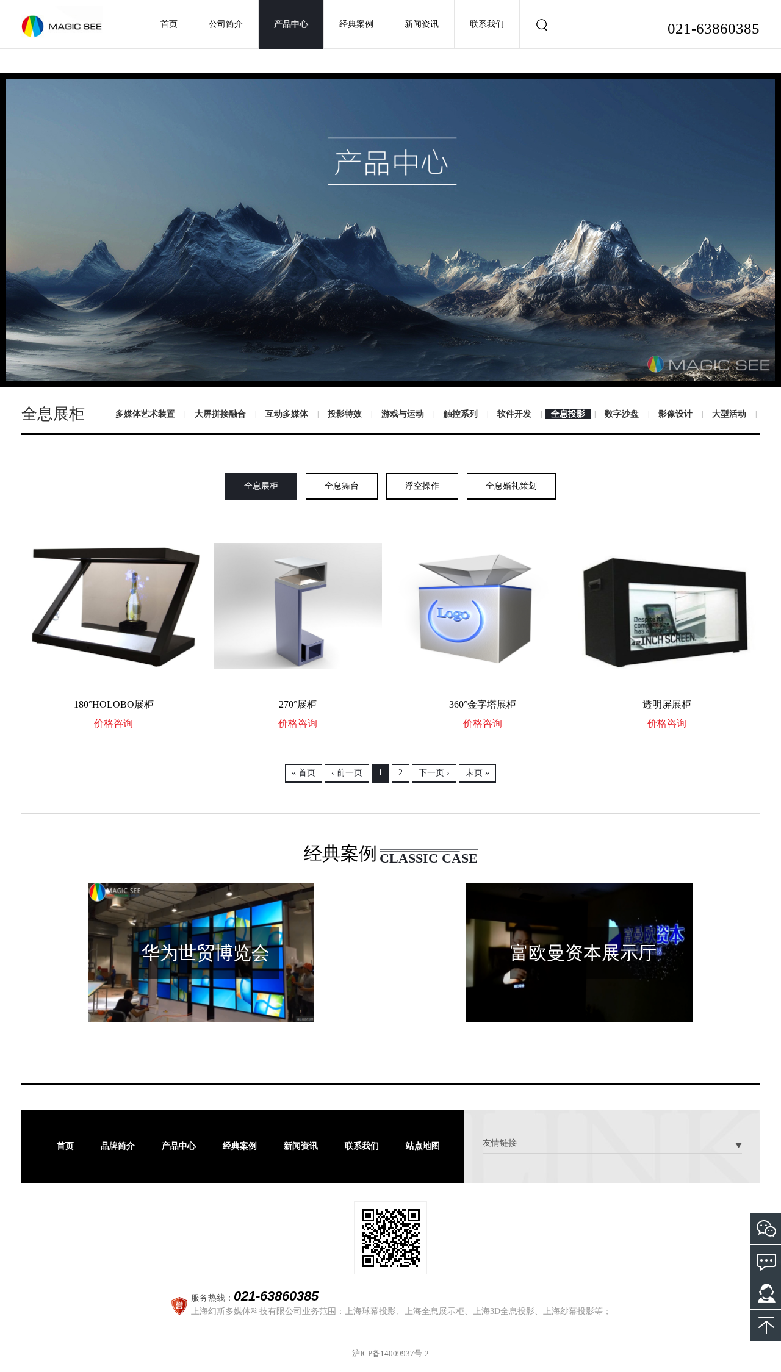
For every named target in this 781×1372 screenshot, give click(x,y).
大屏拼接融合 (220, 413)
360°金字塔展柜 (482, 704)
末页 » (477, 772)
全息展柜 (261, 485)
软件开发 (514, 413)
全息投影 (568, 413)
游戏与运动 (402, 413)
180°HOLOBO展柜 (114, 704)
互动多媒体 (286, 413)
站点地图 (423, 1146)
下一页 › (434, 772)
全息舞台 (342, 485)
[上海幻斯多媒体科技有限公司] (62, 21)
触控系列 (461, 413)
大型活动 (729, 413)
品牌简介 (118, 1146)
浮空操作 (422, 485)
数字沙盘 (622, 413)
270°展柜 (298, 704)
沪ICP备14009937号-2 (390, 1353)
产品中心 (291, 24)
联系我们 (487, 24)
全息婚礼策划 (511, 485)
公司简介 (226, 24)
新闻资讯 (422, 24)
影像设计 (675, 413)
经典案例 (356, 24)
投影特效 (345, 413)
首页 (169, 24)
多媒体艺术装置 (145, 413)
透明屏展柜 (666, 704)
